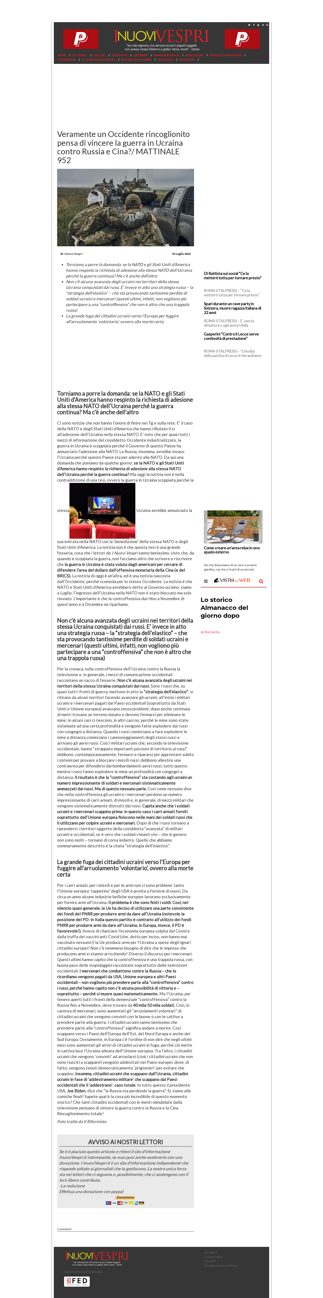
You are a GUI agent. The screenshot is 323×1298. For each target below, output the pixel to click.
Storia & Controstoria (225, 55)
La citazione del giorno (98, 59)
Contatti (210, 1261)
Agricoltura (194, 55)
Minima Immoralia (166, 55)
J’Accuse (99, 55)
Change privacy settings (220, 1265)
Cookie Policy (213, 1256)
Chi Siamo (210, 1252)
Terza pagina (67, 59)
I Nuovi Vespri (73, 254)
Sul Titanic (79, 55)
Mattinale (140, 55)
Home (62, 55)
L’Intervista (119, 55)
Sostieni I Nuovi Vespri (136, 59)
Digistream (165, 59)
